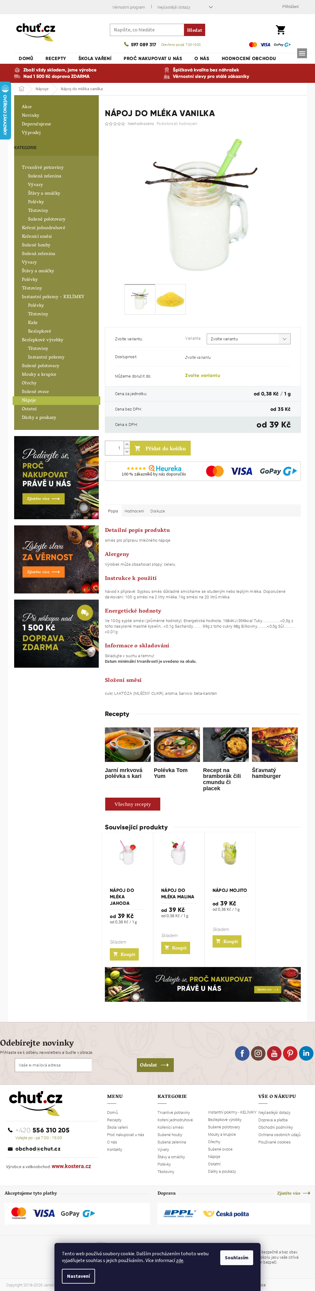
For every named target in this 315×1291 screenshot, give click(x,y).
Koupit (128, 955)
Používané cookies (274, 1142)
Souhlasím (237, 1257)
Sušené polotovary (47, 219)
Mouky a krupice (39, 374)
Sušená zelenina (45, 176)
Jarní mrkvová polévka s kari (123, 773)
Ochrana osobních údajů (279, 1134)
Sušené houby (36, 245)
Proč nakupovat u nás (125, 1134)
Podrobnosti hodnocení (177, 123)
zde (179, 1260)
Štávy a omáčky (38, 271)
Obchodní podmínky (275, 1127)
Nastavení (78, 1276)
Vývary (35, 185)
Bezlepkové (39, 331)
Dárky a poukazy (39, 418)
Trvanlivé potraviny (43, 168)
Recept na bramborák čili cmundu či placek (222, 779)
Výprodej (31, 133)
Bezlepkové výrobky (43, 340)
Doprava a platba (273, 1120)
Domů (112, 1112)
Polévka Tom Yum (171, 773)
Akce (27, 107)
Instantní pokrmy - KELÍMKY (53, 297)
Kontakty (114, 1149)
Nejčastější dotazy (174, 7)
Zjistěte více (289, 1194)
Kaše (33, 323)
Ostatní (29, 409)
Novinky (31, 115)
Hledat (194, 30)
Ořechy (29, 383)
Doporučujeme (36, 124)
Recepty (114, 1120)
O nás (112, 1142)
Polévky (36, 202)
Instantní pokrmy (46, 357)
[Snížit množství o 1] (127, 451)
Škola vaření (117, 1127)
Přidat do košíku (166, 449)
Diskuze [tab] (157, 511)
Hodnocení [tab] (134, 511)
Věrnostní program (128, 7)
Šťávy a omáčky (44, 193)
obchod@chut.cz (38, 1148)
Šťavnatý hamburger (266, 773)
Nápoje (29, 400)
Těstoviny (38, 211)
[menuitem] (26, 58)
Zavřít (137, 496)
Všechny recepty (132, 804)
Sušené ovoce (35, 392)
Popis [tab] (113, 511)
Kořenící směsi (37, 237)
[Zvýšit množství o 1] (127, 444)
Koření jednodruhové (43, 228)
